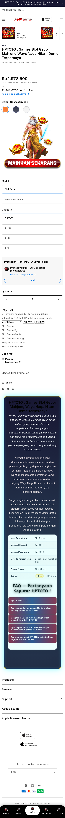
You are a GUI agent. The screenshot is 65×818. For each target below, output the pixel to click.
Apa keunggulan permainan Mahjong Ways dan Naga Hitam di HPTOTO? (31, 609)
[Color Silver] (26, 109)
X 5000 (9, 217)
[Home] (23, 19)
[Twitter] (9, 390)
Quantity (7, 291)
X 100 (7, 228)
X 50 (7, 238)
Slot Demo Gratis (14, 199)
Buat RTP (40, 322)
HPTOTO (27, 803)
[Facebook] (4, 390)
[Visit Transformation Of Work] (32, 172)
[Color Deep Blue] (16, 109)
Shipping (17, 83)
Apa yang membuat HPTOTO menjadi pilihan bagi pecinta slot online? (32, 638)
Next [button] (62, 3)
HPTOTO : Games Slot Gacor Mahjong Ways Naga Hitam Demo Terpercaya (32, 3)
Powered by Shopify (40, 803)
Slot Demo (10, 189)
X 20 (7, 248)
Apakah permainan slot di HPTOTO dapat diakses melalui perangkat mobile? (30, 628)
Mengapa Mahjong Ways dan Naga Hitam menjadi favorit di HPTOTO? (30, 619)
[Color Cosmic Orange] (5, 109)
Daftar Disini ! (41, 4)
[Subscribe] (53, 772)
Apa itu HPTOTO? (19, 601)
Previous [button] (2, 3)
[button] (3, 19)
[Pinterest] (14, 390)
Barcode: (22, 63)
